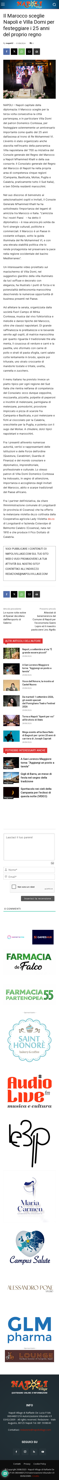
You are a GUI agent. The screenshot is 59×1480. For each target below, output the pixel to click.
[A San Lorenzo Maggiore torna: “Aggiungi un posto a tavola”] (11, 668)
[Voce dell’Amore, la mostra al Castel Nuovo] (11, 685)
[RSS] (34, 1452)
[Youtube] (42, 1452)
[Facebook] (6, 51)
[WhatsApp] (21, 51)
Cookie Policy (39, 1463)
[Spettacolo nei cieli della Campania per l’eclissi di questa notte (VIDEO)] (11, 792)
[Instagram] (25, 1452)
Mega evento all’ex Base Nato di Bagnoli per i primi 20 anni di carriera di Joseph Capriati (39, 735)
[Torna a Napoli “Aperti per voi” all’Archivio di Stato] (11, 720)
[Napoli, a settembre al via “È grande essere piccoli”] (11, 653)
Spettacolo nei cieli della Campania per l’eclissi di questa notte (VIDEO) (36, 792)
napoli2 (9, 43)
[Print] (36, 51)
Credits (35, 1476)
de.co (51, 518)
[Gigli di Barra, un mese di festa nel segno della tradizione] (11, 777)
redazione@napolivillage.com (35, 1429)
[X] (14, 51)
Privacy (27, 1463)
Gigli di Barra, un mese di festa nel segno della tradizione (36, 777)
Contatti (17, 1463)
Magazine (8, 768)
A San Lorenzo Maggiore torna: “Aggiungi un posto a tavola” (36, 668)
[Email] (29, 51)
